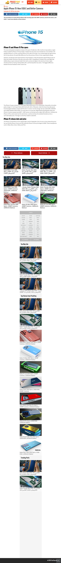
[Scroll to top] (58, 561)
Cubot (37, 217)
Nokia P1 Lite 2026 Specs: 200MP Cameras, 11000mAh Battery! (48, 206)
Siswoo (23, 234)
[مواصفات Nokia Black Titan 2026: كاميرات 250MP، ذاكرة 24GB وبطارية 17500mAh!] (48, 164)
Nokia (23, 227)
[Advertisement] (30, 24)
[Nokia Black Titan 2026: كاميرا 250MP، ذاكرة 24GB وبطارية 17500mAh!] (12, 164)
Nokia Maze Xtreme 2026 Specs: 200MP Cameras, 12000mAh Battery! (11, 206)
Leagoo (30, 230)
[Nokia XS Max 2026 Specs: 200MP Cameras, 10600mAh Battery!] (30, 198)
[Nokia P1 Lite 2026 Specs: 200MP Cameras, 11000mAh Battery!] (48, 198)
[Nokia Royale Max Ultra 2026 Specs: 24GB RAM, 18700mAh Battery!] (31, 430)
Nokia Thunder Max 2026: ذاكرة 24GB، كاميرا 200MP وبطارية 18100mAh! (29, 171)
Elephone (38, 215)
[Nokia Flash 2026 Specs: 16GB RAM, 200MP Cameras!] (31, 383)
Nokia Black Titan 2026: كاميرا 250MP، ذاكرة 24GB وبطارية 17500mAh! (11, 171)
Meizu (30, 217)
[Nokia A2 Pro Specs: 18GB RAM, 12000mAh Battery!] (31, 414)
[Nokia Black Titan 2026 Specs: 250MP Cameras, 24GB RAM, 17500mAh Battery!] (12, 181)
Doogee (23, 217)
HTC (38, 230)
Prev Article (18, 153)
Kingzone (23, 230)
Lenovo (23, 215)
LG (37, 232)
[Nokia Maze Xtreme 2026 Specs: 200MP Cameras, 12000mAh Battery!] (12, 198)
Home (31, 2)
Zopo (30, 219)
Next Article (43, 153)
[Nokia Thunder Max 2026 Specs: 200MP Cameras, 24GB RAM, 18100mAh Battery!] (48, 181)
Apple (23, 232)
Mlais (38, 227)
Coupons (55, 2)
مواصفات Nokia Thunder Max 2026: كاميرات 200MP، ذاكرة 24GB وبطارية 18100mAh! (30, 189)
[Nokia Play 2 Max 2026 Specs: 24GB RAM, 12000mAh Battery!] (31, 446)
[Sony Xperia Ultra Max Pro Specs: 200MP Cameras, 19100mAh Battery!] (31, 398)
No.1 (38, 225)
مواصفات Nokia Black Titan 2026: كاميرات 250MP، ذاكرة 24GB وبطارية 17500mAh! (48, 171)
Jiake (38, 221)
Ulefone (31, 232)
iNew (23, 223)
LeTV (38, 234)
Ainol (30, 223)
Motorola (23, 225)
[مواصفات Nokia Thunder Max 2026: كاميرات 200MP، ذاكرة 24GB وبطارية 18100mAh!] (30, 181)
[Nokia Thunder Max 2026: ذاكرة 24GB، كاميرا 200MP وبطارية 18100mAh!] (30, 164)
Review (46, 2)
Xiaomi (30, 215)
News (39, 2)
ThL (23, 221)
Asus (38, 219)
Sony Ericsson (23, 236)
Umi (38, 236)
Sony (31, 236)
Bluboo (30, 227)
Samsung (31, 221)
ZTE (38, 223)
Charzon (31, 234)
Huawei (23, 219)
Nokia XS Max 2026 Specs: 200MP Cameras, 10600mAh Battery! (30, 206)
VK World (31, 225)
